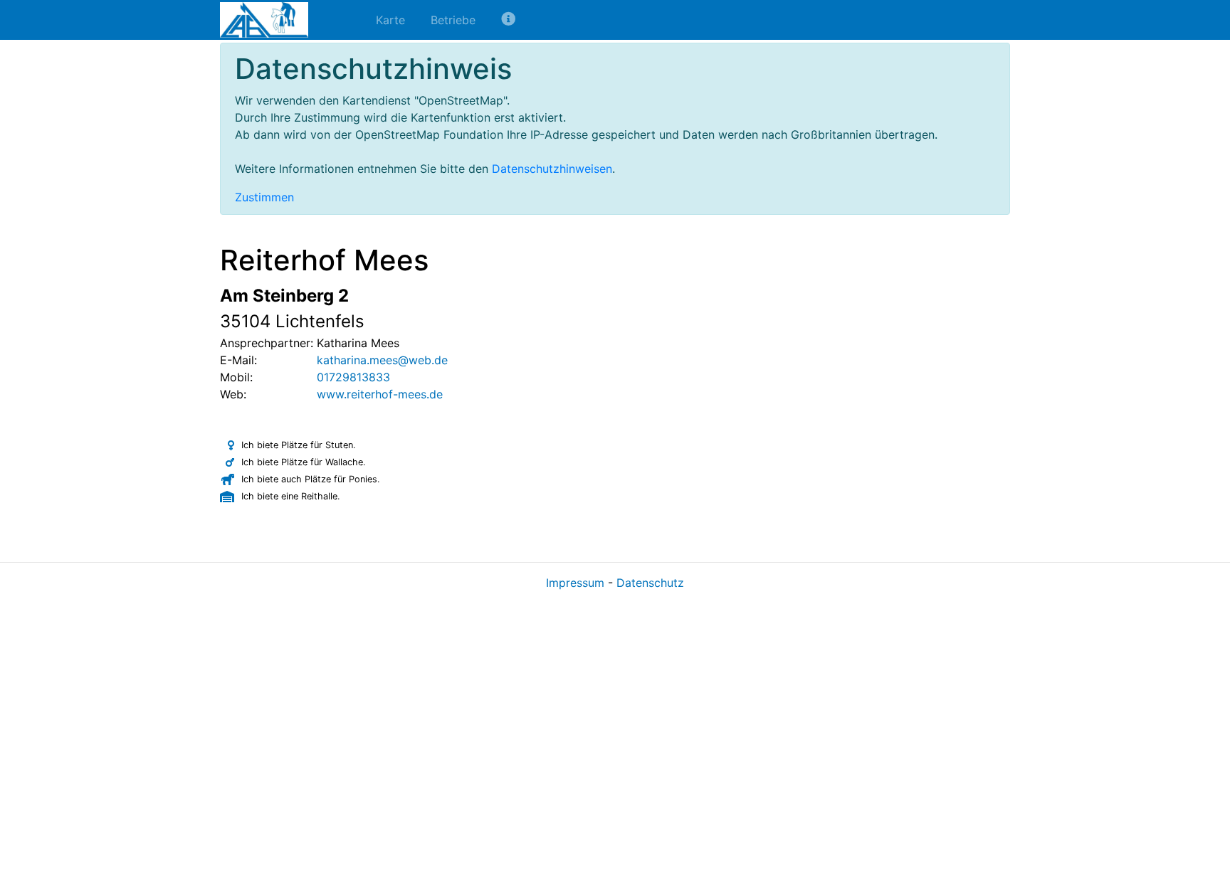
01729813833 (353, 377)
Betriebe (453, 20)
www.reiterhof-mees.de (380, 394)
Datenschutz (650, 583)
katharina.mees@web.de (382, 360)
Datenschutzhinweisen (552, 168)
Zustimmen (264, 197)
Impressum (575, 583)
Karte (390, 20)
